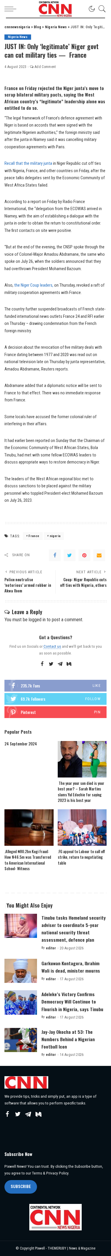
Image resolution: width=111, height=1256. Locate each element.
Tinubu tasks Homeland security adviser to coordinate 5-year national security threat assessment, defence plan (73, 928)
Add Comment (45, 67)
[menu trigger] (11, 9)
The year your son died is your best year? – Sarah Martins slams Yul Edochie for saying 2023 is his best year (81, 791)
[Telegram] (60, 664)
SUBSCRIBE (21, 1186)
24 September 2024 (20, 744)
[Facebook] (55, 555)
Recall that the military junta (28, 163)
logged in (37, 619)
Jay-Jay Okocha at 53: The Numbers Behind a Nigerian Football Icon (68, 1039)
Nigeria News (18, 37)
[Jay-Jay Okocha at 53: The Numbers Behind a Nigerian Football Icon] (20, 1040)
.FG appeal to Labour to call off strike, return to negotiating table (81, 857)
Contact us (52, 646)
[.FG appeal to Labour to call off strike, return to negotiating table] (82, 827)
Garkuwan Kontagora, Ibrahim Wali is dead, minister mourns (70, 967)
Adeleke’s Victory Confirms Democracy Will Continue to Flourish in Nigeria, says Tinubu (72, 1001)
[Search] (101, 9)
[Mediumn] (69, 664)
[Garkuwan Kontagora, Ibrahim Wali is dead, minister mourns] (20, 971)
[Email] (99, 555)
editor (51, 948)
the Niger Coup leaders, (33, 285)
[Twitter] (69, 555)
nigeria (55, 536)
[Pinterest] (84, 555)
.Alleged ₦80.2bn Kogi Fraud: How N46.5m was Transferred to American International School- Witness (27, 860)
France (33, 536)
